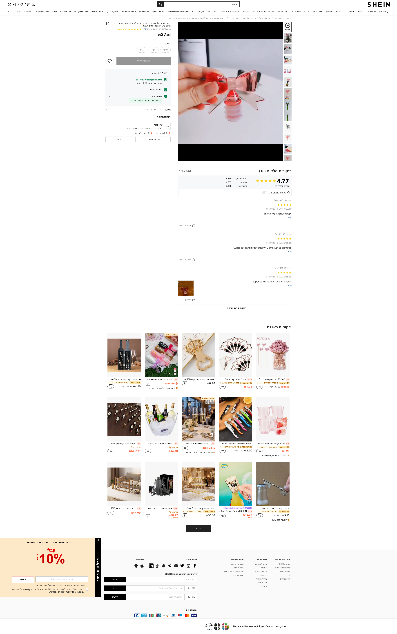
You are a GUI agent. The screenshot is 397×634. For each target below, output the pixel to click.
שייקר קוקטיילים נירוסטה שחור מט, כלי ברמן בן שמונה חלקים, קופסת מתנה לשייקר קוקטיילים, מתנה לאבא (161, 508)
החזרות (264, 568)
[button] (15, 4)
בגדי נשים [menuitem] (340, 12)
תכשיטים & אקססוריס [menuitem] (230, 12)
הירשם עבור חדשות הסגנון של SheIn (181, 574)
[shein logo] (379, 4)
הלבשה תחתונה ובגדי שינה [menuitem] (262, 12)
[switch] (265, 192)
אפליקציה (140, 560)
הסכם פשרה (285, 579)
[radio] (165, 50)
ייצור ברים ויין (253, 18)
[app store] (142, 567)
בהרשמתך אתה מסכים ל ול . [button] (62, 585)
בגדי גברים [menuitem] (296, 12)
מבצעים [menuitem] (351, 12)
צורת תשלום (238, 568)
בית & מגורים (278, 18)
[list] (172, 565)
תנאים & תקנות (42, 585)
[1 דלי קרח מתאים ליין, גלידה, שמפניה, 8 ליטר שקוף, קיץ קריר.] (161, 419)
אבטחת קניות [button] (156, 96)
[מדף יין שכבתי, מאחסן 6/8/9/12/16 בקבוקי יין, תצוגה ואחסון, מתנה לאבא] (124, 484)
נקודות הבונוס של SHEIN (233, 571)
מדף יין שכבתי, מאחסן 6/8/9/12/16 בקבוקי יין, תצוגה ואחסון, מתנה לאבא (123, 508)
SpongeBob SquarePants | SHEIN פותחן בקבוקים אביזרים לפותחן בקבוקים (235, 511)
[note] (163, 388)
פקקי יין (243, 18)
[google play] (136, 567)
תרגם (290, 218)
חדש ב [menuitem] (360, 12)
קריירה (287, 575)
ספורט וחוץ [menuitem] (144, 12)
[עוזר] (194, 225)
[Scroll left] (13, 12)
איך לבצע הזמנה (260, 571)
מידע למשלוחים (260, 564)
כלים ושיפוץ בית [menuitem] (81, 12)
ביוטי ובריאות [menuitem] (212, 12)
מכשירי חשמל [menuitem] (158, 12)
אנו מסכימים (191, 610)
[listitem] (273, 363)
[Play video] (230, 91)
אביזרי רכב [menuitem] (16, 12)
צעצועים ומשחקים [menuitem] (128, 12)
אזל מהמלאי (143, 60)
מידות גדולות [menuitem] (317, 12)
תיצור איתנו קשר (237, 564)
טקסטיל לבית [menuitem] (198, 12)
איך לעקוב (263, 575)
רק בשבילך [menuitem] (371, 12)
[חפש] (160, 4)
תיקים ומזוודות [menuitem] (97, 12)
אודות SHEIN (284, 564)
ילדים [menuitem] (306, 12)
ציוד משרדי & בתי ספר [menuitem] (61, 12)
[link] (27, 4)
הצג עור (198, 528)
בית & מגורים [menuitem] (282, 12)
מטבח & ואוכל (265, 18)
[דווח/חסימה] (180, 225)
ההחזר (264, 586)
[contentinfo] (150, 615)
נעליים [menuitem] (245, 12)
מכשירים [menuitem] (27, 12)
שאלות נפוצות (238, 575)
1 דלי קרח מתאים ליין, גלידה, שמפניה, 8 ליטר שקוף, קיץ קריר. (161, 443)
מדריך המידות (261, 579)
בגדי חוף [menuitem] (329, 12)
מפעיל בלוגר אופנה (282, 568)
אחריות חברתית (284, 571)
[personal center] (33, 4)
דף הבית (288, 18)
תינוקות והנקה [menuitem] (112, 12)
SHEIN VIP (262, 583)
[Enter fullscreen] (182, 158)
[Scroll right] (9, 12)
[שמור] (109, 61)
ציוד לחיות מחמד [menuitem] (41, 12)
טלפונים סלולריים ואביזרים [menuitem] (178, 12)
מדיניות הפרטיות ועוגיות (59, 585)
